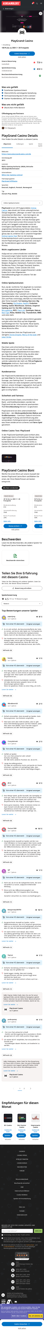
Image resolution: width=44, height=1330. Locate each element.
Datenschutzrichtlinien (22, 1191)
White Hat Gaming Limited (12, 175)
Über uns (22, 1207)
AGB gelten (22, 57)
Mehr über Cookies (19, 1316)
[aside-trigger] (22, 1320)
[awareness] (7, 1301)
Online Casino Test (9, 236)
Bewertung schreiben (23, 588)
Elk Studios (17, 303)
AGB (22, 1187)
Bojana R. (12, 128)
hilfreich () (7, 650)
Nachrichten (22, 1167)
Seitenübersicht (22, 1215)
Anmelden (38, 1231)
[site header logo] (11, 3)
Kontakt (22, 1211)
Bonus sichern (14, 526)
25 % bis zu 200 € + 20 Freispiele (12, 500)
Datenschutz (30, 1245)
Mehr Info (7, 521)
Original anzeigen (33, 624)
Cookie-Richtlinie (22, 1195)
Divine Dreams (15, 335)
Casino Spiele (22, 1155)
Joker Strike (6, 337)
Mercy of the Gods (29, 335)
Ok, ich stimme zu (35, 1316)
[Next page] (30, 1089)
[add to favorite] (40, 13)
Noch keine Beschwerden (10, 77)
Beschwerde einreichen (22, 1183)
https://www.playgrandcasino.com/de (16, 154)
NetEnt (26, 303)
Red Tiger (5, 312)
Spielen (7, 1135)
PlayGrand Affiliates (9, 181)
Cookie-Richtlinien (9, 1247)
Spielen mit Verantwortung (22, 1199)
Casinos (22, 1151)
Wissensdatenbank (22, 1179)
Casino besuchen (20, 54)
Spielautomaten (22, 1159)
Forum (22, 1171)
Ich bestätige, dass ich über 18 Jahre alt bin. (17, 1235)
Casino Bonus (22, 1163)
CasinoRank (5, 64)
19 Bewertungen (7, 70)
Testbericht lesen (8, 1130)
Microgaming (7, 310)
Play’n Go (21, 310)
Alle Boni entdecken (10, 488)
